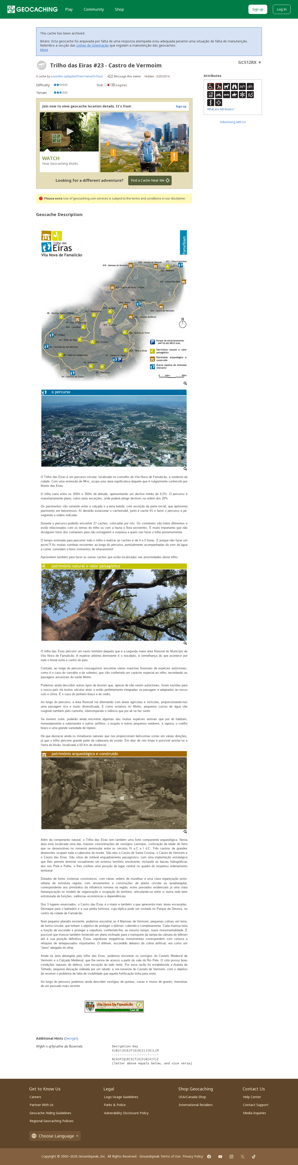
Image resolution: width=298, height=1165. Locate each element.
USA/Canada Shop (192, 1097)
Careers (35, 1097)
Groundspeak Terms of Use (160, 1156)
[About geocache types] (41, 65)
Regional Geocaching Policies (52, 1121)
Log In (282, 9)
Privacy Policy (193, 1156)
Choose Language (56, 1136)
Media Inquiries (254, 1113)
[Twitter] (242, 1156)
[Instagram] (231, 1156)
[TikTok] (254, 1156)
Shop (119, 9)
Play (69, 9)
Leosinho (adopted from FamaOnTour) (77, 76)
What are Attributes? (220, 109)
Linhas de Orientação (92, 45)
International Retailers (196, 1105)
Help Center (252, 1097)
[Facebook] (209, 1156)
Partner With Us (42, 1105)
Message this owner (127, 76)
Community (94, 9)
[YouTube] (220, 1156)
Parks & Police (115, 1105)
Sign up (257, 9)
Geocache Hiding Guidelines (50, 1113)
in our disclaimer (173, 198)
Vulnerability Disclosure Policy (126, 1113)
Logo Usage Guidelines (121, 1097)
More (44, 50)
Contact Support (255, 1105)
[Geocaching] (32, 9)
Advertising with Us (233, 122)
